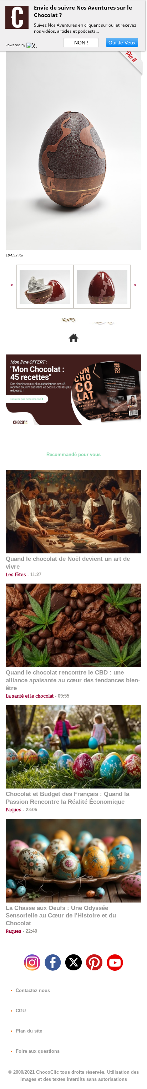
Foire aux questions (37, 1051)
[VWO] (33, 44)
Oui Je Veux (122, 42)
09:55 (61, 696)
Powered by (15, 44)
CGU (20, 1010)
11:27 (33, 574)
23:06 (29, 809)
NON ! (81, 42)
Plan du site (28, 1031)
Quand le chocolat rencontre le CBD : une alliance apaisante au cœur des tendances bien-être (73, 680)
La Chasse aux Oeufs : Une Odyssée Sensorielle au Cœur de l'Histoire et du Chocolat (61, 916)
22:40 (29, 931)
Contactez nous (32, 990)
